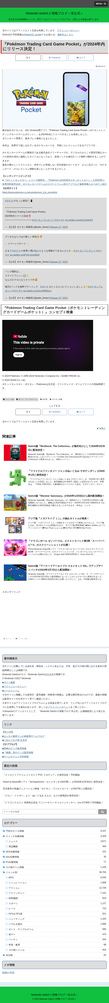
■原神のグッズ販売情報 (14, 748)
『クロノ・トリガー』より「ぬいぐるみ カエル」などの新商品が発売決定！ (42, 795)
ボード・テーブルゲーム (28, 399)
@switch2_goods (32, 34)
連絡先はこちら (65, 34)
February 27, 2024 (58, 227)
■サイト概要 (8, 682)
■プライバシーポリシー (14, 686)
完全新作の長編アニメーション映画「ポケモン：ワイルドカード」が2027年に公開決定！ (48, 788)
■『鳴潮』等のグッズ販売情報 (17, 752)
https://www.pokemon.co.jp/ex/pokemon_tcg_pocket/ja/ (29, 192)
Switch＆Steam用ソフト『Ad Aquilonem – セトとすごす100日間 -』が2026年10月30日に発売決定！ (54, 782)
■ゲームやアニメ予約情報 (15, 756)
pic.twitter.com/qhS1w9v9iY (79, 220)
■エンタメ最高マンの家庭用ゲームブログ (23, 736)
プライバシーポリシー (68, 30)
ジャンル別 (9, 399)
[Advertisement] (54, 614)
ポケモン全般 (57, 399)
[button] (102, 811)
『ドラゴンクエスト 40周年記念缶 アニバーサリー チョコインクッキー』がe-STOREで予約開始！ (53, 802)
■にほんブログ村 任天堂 (14, 740)
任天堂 (44, 399)
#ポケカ (9, 201)
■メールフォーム (11, 691)
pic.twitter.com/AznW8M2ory (37, 291)
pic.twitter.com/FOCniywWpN (24, 255)
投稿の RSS (8, 972)
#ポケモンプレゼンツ (43, 220)
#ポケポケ (59, 220)
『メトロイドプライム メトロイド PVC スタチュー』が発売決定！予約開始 (41, 775)
